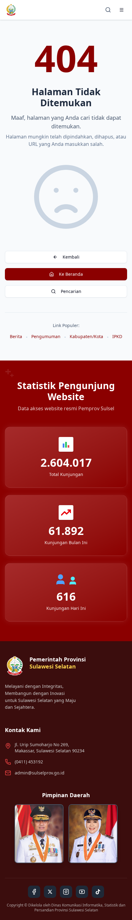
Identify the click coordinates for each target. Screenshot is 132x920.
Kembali (71, 257)
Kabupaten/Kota (86, 336)
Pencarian (71, 291)
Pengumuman (45, 336)
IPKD (117, 336)
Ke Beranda (71, 274)
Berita (16, 336)
